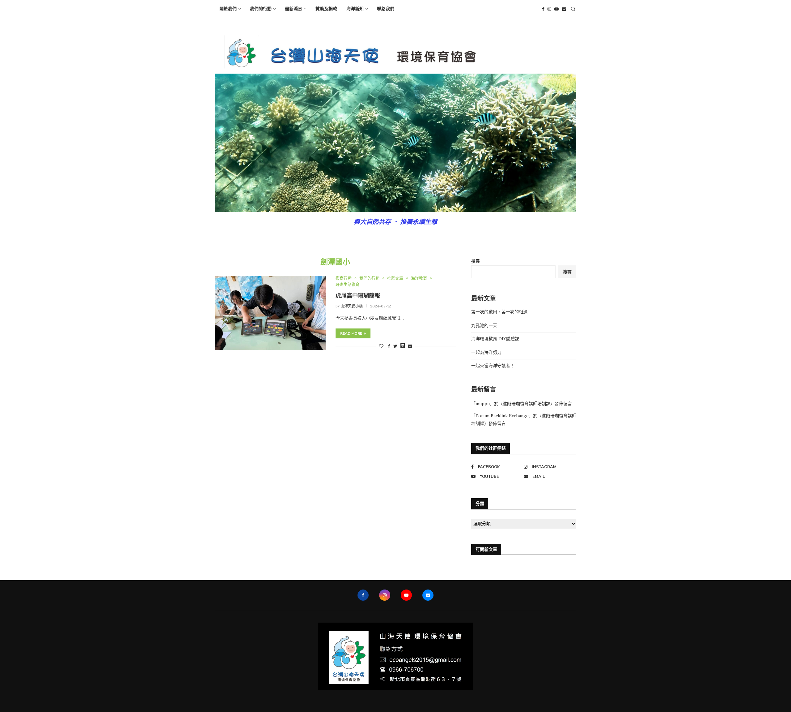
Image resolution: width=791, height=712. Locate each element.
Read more (351, 333)
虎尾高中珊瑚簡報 (358, 295)
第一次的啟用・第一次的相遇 (499, 312)
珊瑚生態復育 (348, 284)
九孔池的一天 (484, 325)
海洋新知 (355, 9)
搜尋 (475, 261)
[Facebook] (543, 9)
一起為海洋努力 (486, 352)
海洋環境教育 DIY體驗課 (495, 338)
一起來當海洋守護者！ (492, 365)
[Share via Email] (410, 346)
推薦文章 (395, 278)
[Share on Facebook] (389, 346)
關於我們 (228, 9)
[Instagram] (549, 9)
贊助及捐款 (326, 9)
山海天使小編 (352, 306)
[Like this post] (381, 346)
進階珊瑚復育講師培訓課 (526, 403)
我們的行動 (261, 9)
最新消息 (293, 9)
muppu (483, 403)
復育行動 (344, 278)
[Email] (564, 9)
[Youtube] (556, 9)
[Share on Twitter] (395, 346)
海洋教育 (419, 278)
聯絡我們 (385, 9)
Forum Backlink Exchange (502, 415)
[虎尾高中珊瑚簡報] (270, 313)
